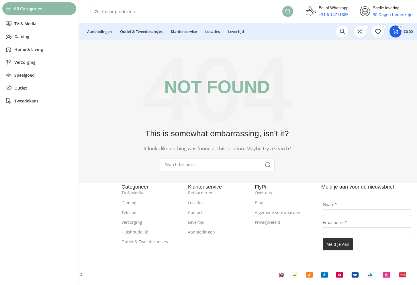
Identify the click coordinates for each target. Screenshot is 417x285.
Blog (259, 202)
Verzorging (132, 222)
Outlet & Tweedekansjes (145, 241)
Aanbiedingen (201, 232)
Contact (195, 212)
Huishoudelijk (135, 232)
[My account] (342, 31)
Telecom (130, 212)
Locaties (195, 202)
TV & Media (132, 192)
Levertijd (196, 222)
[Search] (287, 11)
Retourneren (200, 192)
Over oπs (263, 192)
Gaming (129, 202)
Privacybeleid (267, 222)
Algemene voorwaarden (277, 212)
